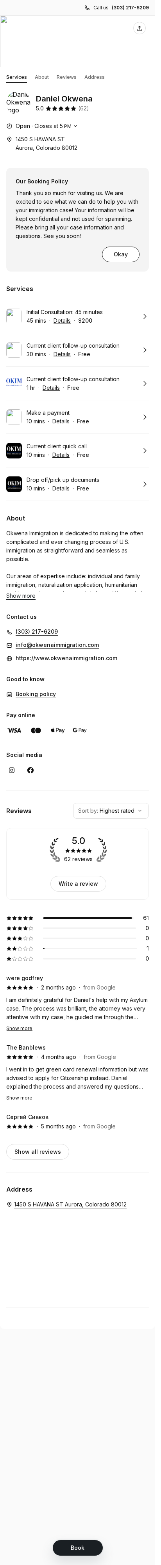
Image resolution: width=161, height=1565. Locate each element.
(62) (83, 108)
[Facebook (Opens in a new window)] (30, 770)
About (42, 77)
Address (94, 77)
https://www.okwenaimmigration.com (66, 658)
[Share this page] (139, 28)
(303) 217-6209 (130, 8)
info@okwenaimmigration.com (57, 644)
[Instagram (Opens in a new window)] (12, 770)
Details (62, 320)
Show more (19, 1028)
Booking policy (36, 694)
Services (16, 77)
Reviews (67, 77)
